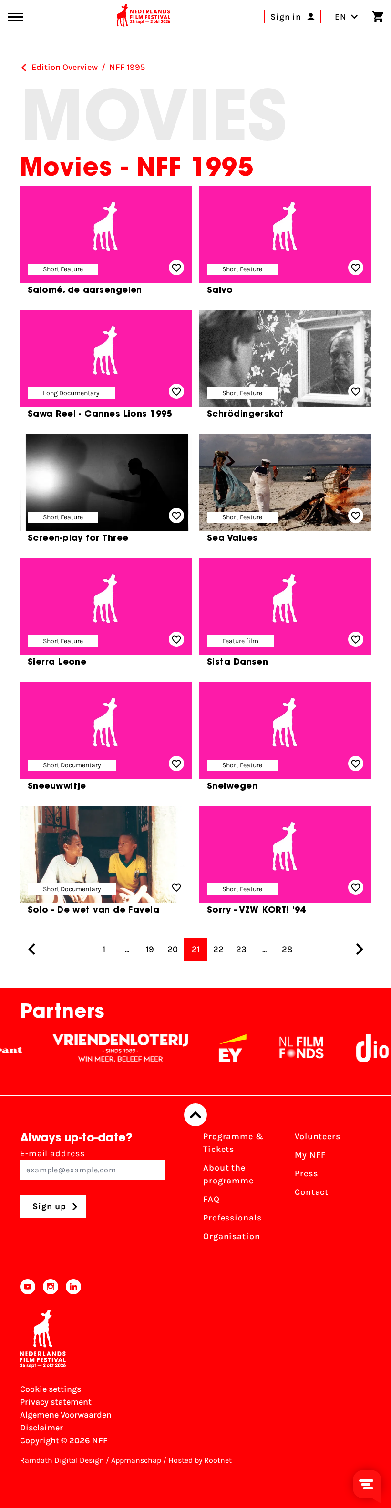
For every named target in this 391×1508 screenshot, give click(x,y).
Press (306, 1173)
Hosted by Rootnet (200, 1460)
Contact (312, 1192)
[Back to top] (195, 1114)
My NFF (310, 1155)
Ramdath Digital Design (62, 1460)
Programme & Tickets (233, 1142)
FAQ (211, 1199)
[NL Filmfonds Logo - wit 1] (284, 1048)
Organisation (231, 1236)
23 (241, 949)
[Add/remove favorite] (176, 267)
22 (218, 949)
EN (341, 16)
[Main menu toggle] (15, 17)
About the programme (228, 1174)
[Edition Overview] (24, 67)
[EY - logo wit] (215, 1048)
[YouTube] (27, 1286)
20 (172, 949)
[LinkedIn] (73, 1286)
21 (196, 949)
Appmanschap (136, 1460)
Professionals (232, 1217)
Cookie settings (50, 1389)
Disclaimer (41, 1427)
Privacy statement (56, 1402)
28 (287, 949)
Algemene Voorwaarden (66, 1414)
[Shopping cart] (377, 16)
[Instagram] (50, 1286)
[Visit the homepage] (143, 17)
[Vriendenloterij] (103, 1048)
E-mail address (52, 1153)
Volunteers (317, 1136)
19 (150, 949)
